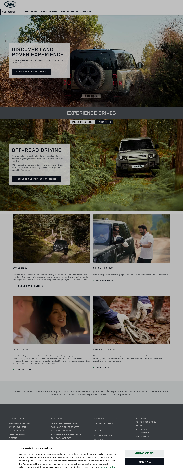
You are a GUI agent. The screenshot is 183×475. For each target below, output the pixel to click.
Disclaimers (142, 429)
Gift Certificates (49, 12)
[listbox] (11, 11)
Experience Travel (70, 12)
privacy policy (108, 466)
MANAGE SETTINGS (144, 453)
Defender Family (17, 434)
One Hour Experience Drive (65, 423)
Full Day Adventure (61, 438)
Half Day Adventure (61, 430)
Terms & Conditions (146, 422)
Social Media (142, 436)
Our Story (99, 439)
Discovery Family (17, 430)
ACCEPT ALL (145, 461)
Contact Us (142, 418)
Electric (13, 438)
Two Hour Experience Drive (65, 427)
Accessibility (142, 432)
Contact (87, 12)
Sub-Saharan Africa (103, 423)
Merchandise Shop (103, 435)
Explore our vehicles (19, 423)
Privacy (140, 425)
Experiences (31, 12)
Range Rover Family (18, 427)
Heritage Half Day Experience (66, 434)
